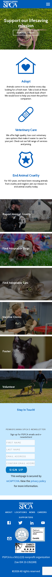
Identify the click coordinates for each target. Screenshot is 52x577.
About (8, 512)
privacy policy (38, 481)
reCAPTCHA (12, 481)
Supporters (26, 517)
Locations (21, 512)
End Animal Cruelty (26, 175)
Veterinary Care (26, 130)
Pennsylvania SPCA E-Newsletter (26, 429)
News (32, 512)
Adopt (26, 81)
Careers (42, 512)
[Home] (10, 4)
